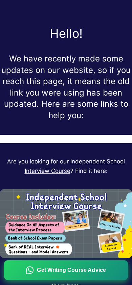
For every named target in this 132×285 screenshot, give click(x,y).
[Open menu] (66, 139)
